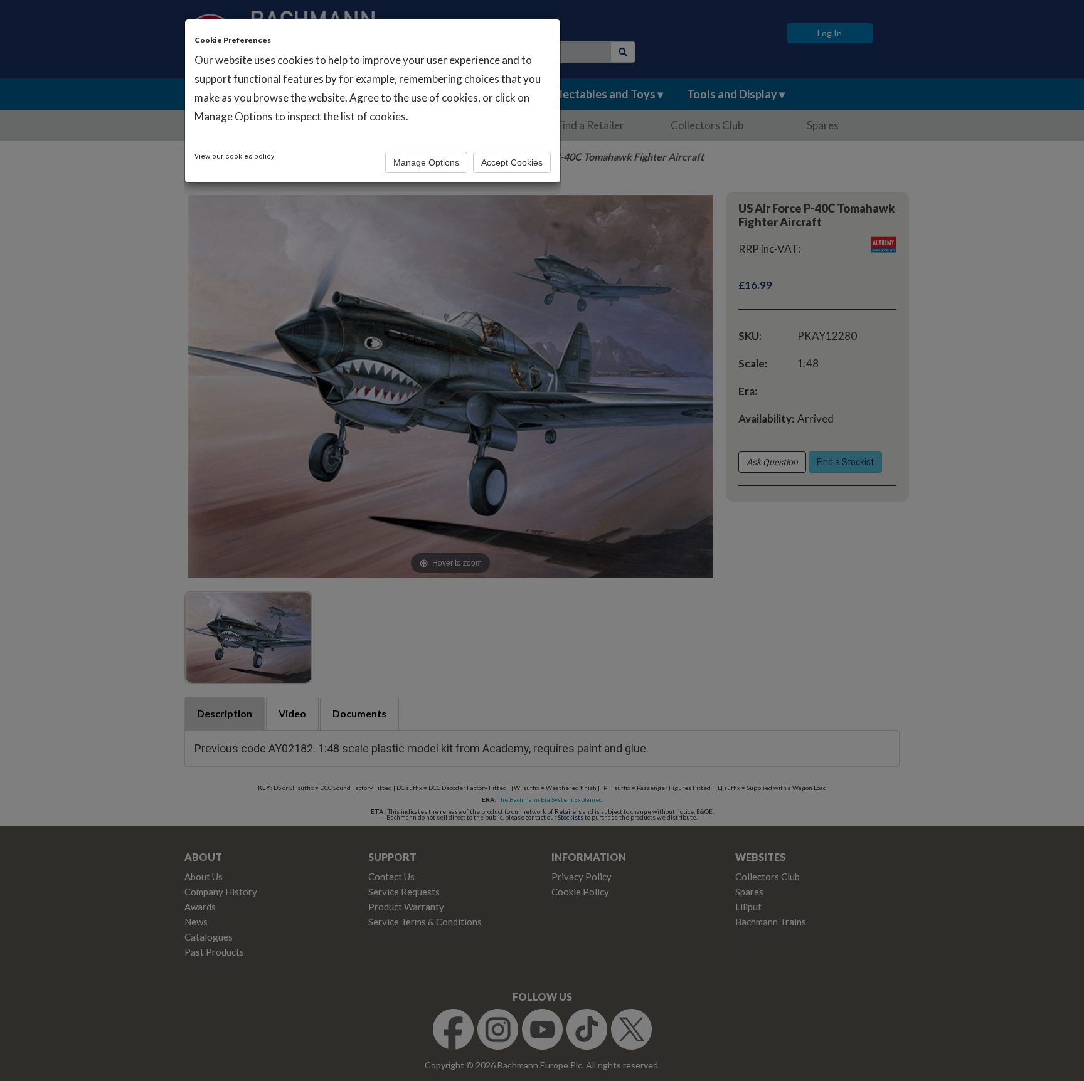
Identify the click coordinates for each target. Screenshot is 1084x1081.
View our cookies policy (234, 156)
